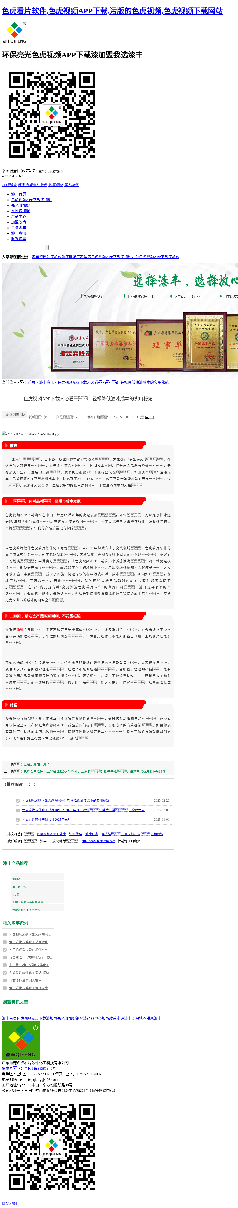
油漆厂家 (91, 834)
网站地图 (71, 185)
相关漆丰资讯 (15, 923)
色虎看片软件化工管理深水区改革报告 (31, 988)
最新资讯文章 (15, 1002)
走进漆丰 (18, 228)
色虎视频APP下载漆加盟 (31, 200)
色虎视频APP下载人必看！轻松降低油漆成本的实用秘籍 (65, 800)
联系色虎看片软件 (32, 185)
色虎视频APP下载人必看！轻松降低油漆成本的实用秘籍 (113, 382)
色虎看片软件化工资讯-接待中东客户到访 (31, 973)
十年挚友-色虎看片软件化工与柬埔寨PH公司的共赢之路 (31, 965)
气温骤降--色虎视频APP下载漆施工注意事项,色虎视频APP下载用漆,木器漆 (31, 957)
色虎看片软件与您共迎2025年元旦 (46, 819)
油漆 (20, 630)
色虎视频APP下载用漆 (26, 910)
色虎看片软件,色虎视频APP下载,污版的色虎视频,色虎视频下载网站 (112, 11)
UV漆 (15, 894)
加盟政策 (18, 222)
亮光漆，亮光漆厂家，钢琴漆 (132, 834)
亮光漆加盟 (20, 205)
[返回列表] (14, 417)
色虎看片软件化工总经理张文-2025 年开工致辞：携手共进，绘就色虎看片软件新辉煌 (94, 810)
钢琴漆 (16, 879)
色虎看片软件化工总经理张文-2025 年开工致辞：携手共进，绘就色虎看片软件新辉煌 (95, 771)
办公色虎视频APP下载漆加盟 (155, 257)
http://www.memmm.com (98, 841)
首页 (31, 382)
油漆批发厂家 (72, 257)
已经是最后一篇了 (37, 764)
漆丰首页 (18, 194)
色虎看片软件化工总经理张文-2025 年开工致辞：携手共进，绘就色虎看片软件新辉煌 (31, 942)
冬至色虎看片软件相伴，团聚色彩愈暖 (31, 950)
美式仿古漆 (19, 887)
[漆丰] (15, 43)
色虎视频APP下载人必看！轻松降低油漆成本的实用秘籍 (31, 934)
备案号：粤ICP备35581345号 (29, 1068)
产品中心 (18, 217)
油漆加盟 (53, 257)
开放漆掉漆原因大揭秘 (25, 980)
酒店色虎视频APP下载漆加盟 (108, 257)
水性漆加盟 (20, 211)
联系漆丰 (18, 239)
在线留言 (9, 185)
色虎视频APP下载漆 (51, 834)
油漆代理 (75, 834)
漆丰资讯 (18, 233)
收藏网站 (55, 185)
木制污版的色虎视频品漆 (27, 902)
